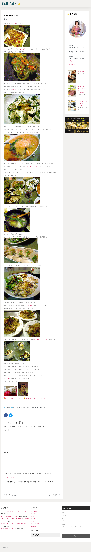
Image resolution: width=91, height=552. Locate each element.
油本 (7, 378)
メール (6, 459)
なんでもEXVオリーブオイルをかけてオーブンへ (14, 523)
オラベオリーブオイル (33, 166)
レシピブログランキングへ (13, 398)
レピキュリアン (23, 49)
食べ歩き (33, 526)
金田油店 (14, 89)
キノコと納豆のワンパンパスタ (9, 516)
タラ (14, 407)
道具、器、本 (35, 523)
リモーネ (25, 87)
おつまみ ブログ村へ (31, 398)
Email (63, 518)
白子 (36, 407)
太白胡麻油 (29, 305)
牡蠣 (33, 407)
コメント (7, 430)
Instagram (71, 61)
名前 (6, 452)
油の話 (33, 519)
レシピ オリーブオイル (23, 407)
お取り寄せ (34, 511)
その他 (7, 407)
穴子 (40, 407)
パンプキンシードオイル (41, 340)
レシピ (33, 516)
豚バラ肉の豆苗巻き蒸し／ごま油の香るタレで (14, 511)
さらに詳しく (72, 64)
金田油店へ (44, 398)
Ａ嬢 (14, 23)
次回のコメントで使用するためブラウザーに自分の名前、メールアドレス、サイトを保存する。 (30, 473)
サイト (6, 466)
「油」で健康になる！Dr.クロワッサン (82, 103)
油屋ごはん (81, 71)
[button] (87, 3)
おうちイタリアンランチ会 (8, 528)
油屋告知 (33, 521)
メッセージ (65, 524)
